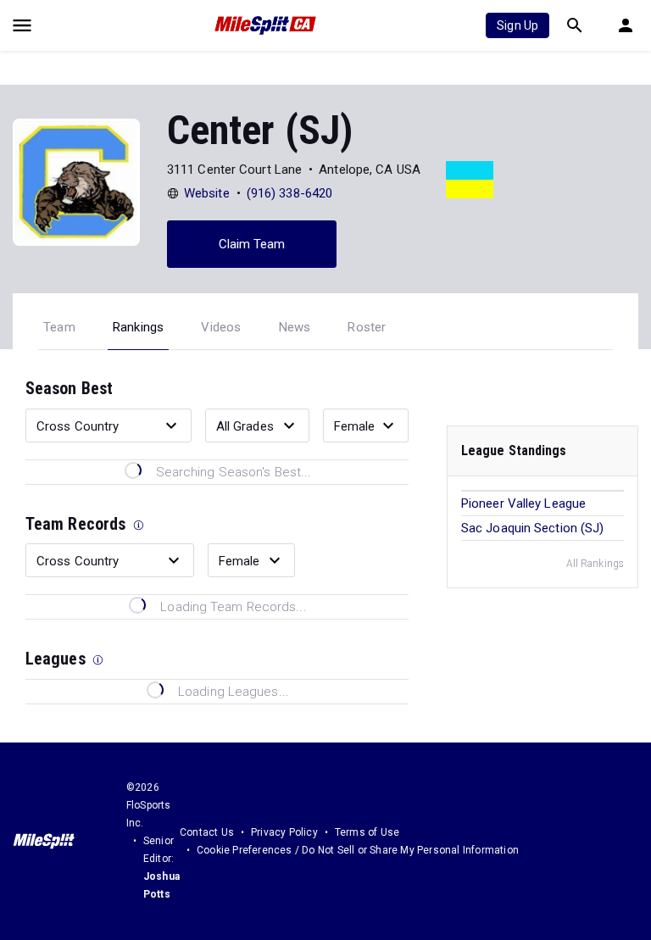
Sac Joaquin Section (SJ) (532, 528)
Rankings (138, 327)
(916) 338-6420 (289, 193)
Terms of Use (367, 832)
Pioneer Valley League (523, 503)
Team (59, 327)
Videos (221, 327)
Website (207, 193)
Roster (367, 327)
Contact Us (207, 832)
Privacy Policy (284, 832)
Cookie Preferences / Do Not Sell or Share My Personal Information (358, 850)
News (295, 327)
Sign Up (517, 25)
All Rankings (595, 564)
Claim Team (252, 244)
